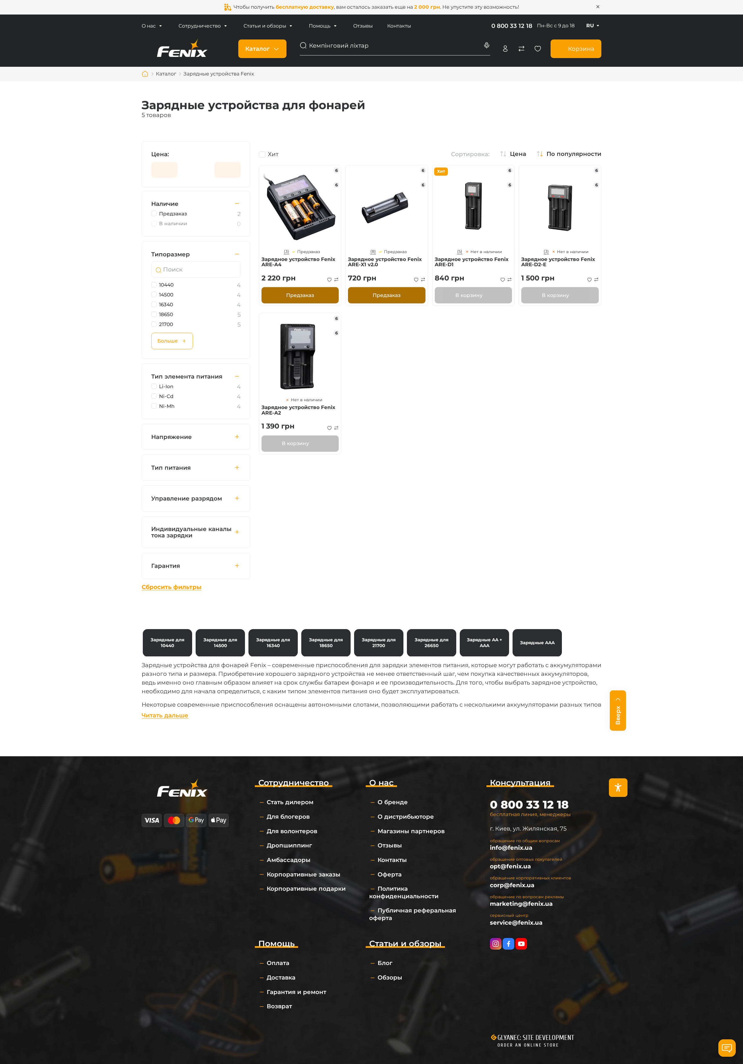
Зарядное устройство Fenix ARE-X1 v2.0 (385, 262)
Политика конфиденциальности (404, 892)
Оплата (278, 962)
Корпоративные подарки (306, 888)
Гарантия (165, 565)
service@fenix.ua (516, 922)
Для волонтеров (292, 831)
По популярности (574, 154)
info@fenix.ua (511, 847)
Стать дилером (290, 802)
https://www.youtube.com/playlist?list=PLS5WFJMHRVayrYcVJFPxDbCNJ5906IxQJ (521, 944)
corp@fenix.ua (512, 885)
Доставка (281, 977)
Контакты (399, 26)
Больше (167, 341)
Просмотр (300, 206)
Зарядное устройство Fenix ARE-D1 (471, 262)
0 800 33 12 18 (511, 25)
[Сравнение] (521, 48)
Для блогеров (288, 816)
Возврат (279, 1006)
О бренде (393, 802)
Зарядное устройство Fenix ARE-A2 (298, 410)
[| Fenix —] (182, 48)
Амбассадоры (289, 859)
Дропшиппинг (289, 845)
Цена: (160, 154)
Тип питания (171, 467)
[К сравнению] (336, 279)
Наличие (164, 203)
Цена (518, 154)
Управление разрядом (186, 498)
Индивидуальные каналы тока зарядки (191, 532)
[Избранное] (537, 48)
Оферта (390, 874)
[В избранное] (329, 279)
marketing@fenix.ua (521, 903)
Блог (385, 962)
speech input (486, 45)
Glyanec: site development (535, 1038)
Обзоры (390, 977)
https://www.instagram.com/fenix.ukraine (496, 944)
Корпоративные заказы (303, 874)
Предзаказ (300, 295)
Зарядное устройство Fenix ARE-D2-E (558, 262)
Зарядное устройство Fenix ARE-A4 (298, 262)
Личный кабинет (505, 48)
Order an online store (528, 1045)
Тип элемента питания (186, 376)
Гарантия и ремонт (296, 992)
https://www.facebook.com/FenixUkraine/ (508, 944)
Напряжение (171, 436)
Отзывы (363, 26)
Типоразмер (170, 254)
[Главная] (145, 74)
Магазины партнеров (411, 831)
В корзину (469, 295)
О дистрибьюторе (406, 816)
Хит (273, 154)
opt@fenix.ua (510, 866)
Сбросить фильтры (171, 587)
